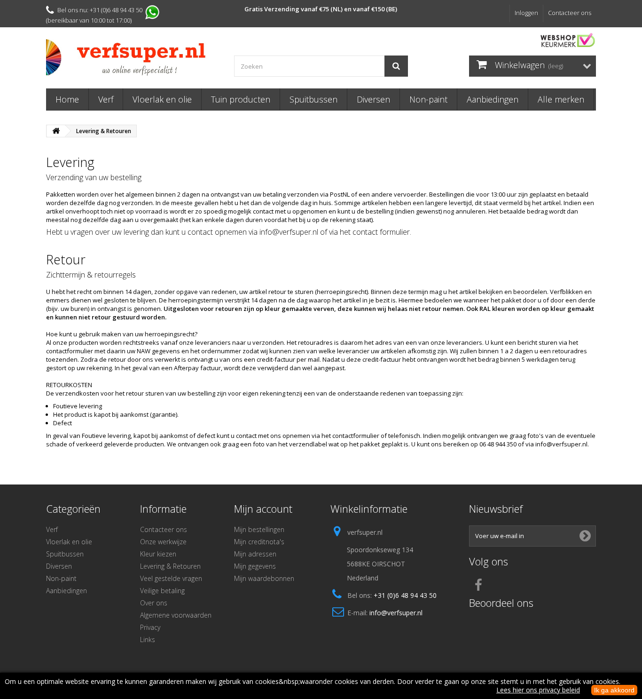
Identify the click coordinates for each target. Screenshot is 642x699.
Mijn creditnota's (259, 541)
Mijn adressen (255, 553)
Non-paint (428, 99)
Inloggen (526, 12)
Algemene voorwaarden (175, 615)
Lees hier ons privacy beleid (538, 689)
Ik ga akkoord (614, 690)
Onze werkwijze (163, 541)
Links (147, 639)
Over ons (153, 602)
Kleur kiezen (158, 553)
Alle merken (561, 99)
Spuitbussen (313, 99)
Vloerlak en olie (162, 99)
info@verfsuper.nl (396, 612)
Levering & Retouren (170, 566)
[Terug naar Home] (56, 131)
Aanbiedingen (492, 99)
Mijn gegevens (255, 566)
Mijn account (263, 508)
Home (67, 99)
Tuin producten (240, 99)
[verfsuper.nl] (133, 57)
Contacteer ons (569, 12)
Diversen (373, 99)
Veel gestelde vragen (171, 578)
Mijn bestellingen (259, 529)
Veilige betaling (162, 590)
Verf (105, 99)
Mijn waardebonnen (264, 578)
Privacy (150, 627)
